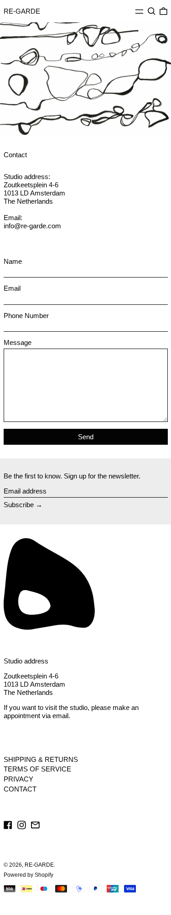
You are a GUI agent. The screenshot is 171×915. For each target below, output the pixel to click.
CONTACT (20, 789)
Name (13, 261)
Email (12, 288)
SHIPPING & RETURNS (41, 759)
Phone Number (26, 315)
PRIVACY (18, 779)
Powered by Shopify (28, 875)
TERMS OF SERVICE (37, 769)
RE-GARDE (22, 11)
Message (17, 342)
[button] (151, 11)
